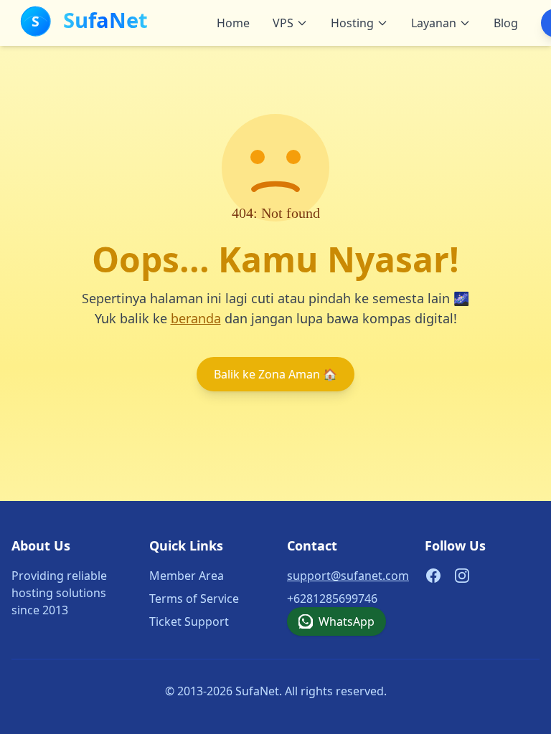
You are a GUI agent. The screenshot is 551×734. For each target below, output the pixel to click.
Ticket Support (189, 621)
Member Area (186, 575)
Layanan (433, 23)
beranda (196, 318)
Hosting (352, 23)
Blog (506, 23)
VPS (283, 23)
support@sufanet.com (348, 575)
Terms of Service (194, 598)
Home (233, 23)
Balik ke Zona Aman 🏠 (275, 374)
